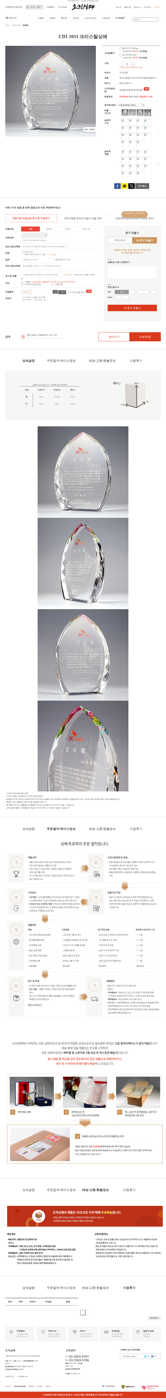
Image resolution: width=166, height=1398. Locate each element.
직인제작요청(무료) (33, 284)
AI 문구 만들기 (132, 308)
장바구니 (137, 7)
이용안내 (48, 1386)
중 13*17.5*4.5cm (135, 49)
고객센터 (39, 1386)
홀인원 (64, 18)
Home (7, 25)
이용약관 (31, 1386)
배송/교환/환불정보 (102, 360)
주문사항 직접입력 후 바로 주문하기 (31, 218)
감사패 (76, 18)
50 (122, 297)
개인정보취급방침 (20, 1386)
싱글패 (52, 18)
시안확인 (157, 7)
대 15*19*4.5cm (135, 56)
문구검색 (52, 255)
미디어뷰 (62, 7)
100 (149, 292)
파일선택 (26, 292)
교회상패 (106, 18)
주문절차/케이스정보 (61, 360)
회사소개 (8, 1386)
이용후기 (50, 7)
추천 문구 (120, 240)
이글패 (41, 18)
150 (135, 292)
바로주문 (145, 336)
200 (121, 292)
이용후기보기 (9, 1376)
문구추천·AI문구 (34, 7)
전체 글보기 (154, 1318)
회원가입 (127, 7)
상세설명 (28, 360)
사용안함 (59, 284)
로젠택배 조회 (23, 1376)
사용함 (28, 282)
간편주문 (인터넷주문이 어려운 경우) (134, 217)
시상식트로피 (90, 18)
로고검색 (68, 275)
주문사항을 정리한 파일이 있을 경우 (83, 218)
